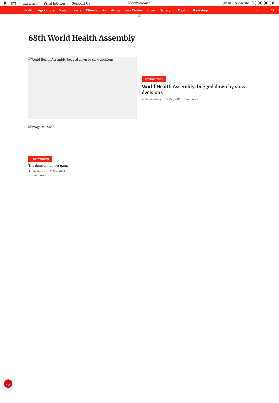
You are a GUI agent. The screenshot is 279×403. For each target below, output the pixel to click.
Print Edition (54, 3)
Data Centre (133, 10)
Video (151, 10)
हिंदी (13, 3)
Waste (77, 10)
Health (28, 10)
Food (181, 10)
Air (104, 10)
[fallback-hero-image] (82, 88)
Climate (92, 10)
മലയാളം (30, 3)
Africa (115, 10)
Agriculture (46, 10)
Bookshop (200, 10)
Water (63, 10)
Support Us (81, 3)
